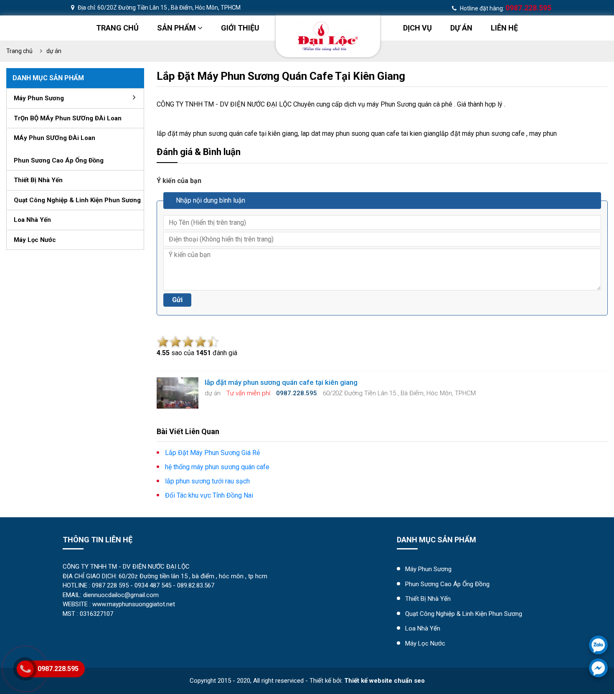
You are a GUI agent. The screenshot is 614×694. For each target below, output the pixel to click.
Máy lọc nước (35, 240)
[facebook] (598, 667)
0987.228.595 (58, 669)
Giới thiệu (240, 27)
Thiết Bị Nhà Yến (428, 598)
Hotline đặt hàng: (505, 8)
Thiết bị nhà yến (38, 180)
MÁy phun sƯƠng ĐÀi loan (54, 138)
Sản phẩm (177, 27)
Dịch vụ (417, 27)
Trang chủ (117, 27)
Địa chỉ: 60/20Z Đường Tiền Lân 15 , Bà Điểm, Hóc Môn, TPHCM (158, 7)
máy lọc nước (425, 643)
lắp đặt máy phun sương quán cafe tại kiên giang (281, 76)
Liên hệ (504, 27)
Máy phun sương (39, 98)
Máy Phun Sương (428, 569)
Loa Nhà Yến (422, 628)
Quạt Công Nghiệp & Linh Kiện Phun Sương (463, 614)
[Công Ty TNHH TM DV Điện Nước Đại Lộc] (328, 36)
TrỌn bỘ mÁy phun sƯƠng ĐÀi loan (68, 118)
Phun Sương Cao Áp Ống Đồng (447, 584)
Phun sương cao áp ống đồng (59, 160)
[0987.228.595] (598, 645)
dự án (461, 27)
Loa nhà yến (32, 220)
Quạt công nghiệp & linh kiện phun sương (77, 200)
